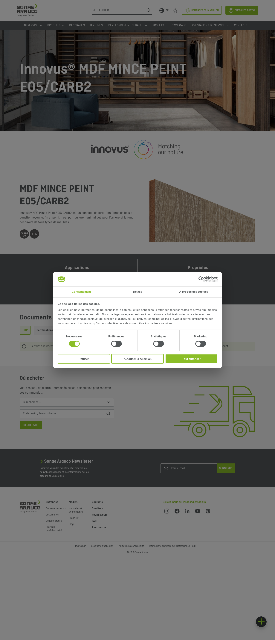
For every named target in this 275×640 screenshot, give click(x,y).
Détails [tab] (137, 291)
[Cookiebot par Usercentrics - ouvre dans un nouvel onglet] (201, 279)
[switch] (116, 344)
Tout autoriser (191, 358)
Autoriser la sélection (138, 358)
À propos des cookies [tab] (193, 291)
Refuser (84, 358)
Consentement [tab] (81, 291)
